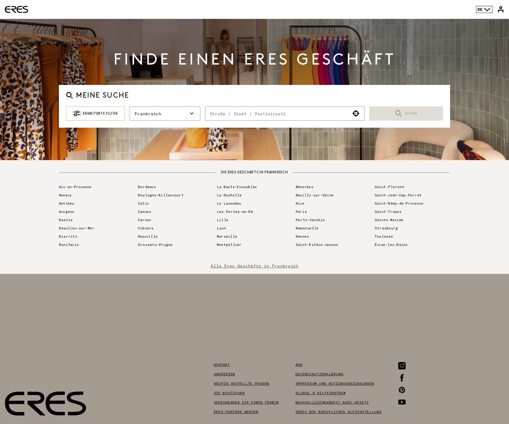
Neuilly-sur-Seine (314, 195)
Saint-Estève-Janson (317, 244)
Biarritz (68, 236)
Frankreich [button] (148, 113)
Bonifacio (69, 244)
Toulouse (384, 236)
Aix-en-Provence (75, 187)
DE (479, 9)
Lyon (221, 228)
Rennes (302, 236)
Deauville (148, 236)
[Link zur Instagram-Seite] (402, 365)
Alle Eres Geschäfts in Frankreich (254, 265)
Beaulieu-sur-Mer (77, 228)
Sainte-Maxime (389, 220)
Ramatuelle (307, 228)
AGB (299, 364)
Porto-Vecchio (310, 220)
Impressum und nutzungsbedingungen (334, 383)
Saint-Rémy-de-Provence (399, 203)
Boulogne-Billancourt (161, 195)
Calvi (143, 203)
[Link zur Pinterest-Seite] (402, 390)
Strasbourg (386, 228)
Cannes (144, 211)
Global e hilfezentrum (320, 393)
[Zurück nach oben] (486, 389)
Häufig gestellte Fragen (242, 383)
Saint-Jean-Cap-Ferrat (398, 195)
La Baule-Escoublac (237, 187)
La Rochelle (229, 195)
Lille (222, 220)
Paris (301, 211)
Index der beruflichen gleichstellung (338, 412)
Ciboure (146, 228)
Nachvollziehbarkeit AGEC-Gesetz (332, 402)
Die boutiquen (229, 393)
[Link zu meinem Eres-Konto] (500, 9)
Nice (300, 203)
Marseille (227, 236)
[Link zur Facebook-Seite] (402, 378)
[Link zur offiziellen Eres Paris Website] (16, 9)
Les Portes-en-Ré (235, 211)
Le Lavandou (229, 203)
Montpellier (229, 244)
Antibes (67, 203)
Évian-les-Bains (391, 244)
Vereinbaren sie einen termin (246, 402)
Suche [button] (411, 113)
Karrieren (224, 374)
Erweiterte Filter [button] (100, 113)
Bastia (65, 220)
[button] (356, 113)
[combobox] (276, 113)
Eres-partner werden (236, 412)
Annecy (65, 195)
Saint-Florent (389, 187)
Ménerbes (304, 187)
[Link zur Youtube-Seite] (402, 402)
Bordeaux (147, 187)
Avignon (67, 211)
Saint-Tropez (388, 211)
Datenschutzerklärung (319, 374)
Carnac (144, 220)
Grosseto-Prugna (155, 244)
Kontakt (222, 364)
